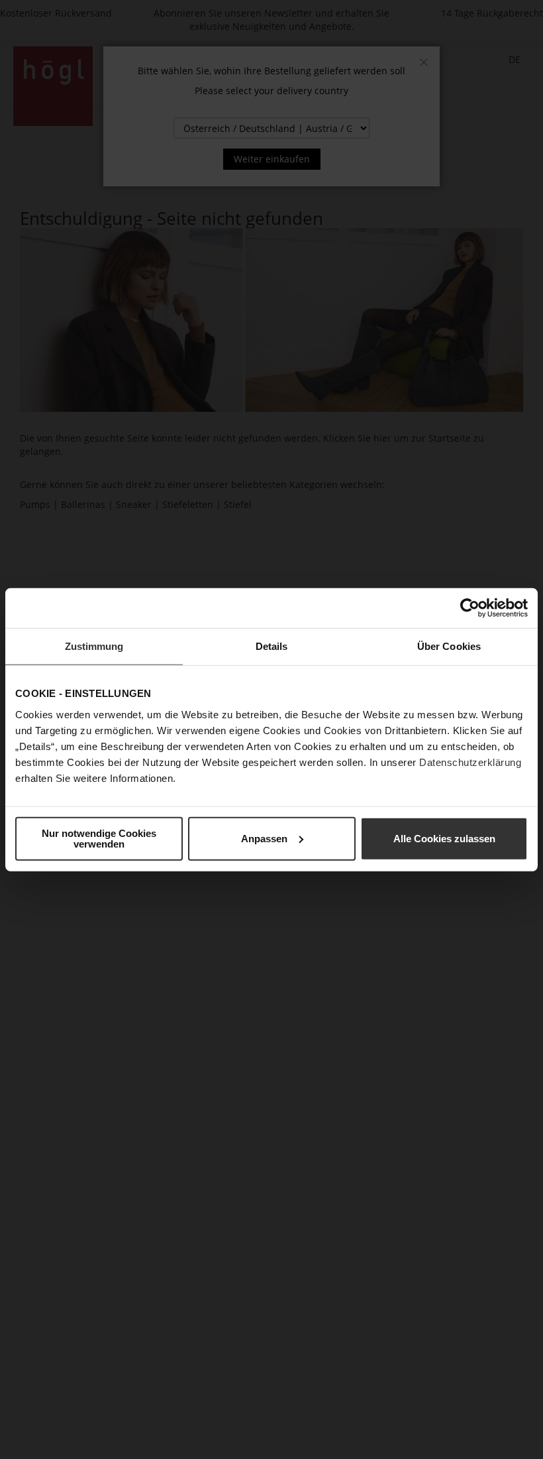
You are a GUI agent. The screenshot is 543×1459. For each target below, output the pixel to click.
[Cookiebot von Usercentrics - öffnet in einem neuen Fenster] (470, 608)
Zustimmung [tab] (94, 646)
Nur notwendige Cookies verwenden (99, 838)
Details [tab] (272, 646)
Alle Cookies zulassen (444, 838)
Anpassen (264, 838)
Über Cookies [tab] (449, 646)
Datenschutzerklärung (470, 761)
